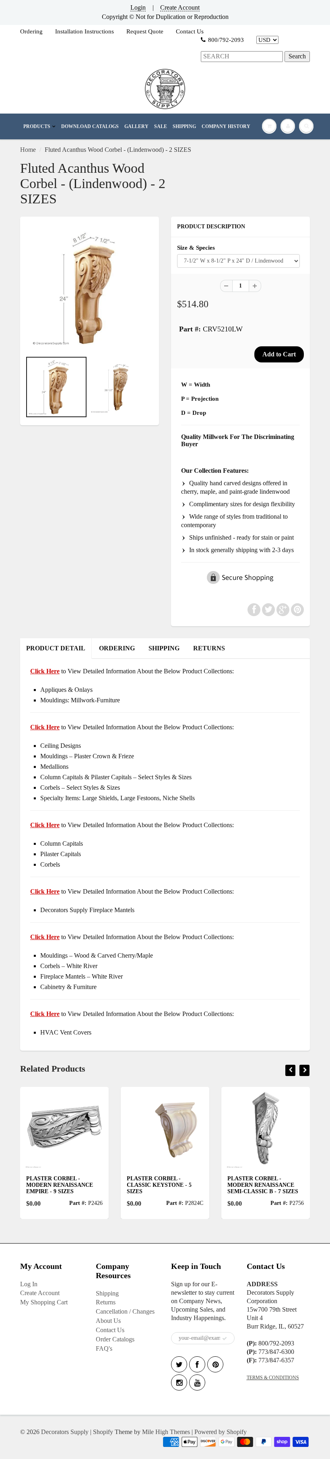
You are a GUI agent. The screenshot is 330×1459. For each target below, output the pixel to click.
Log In (28, 1284)
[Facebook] (197, 1364)
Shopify (103, 1431)
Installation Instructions (84, 31)
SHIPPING (184, 126)
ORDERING (117, 648)
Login (138, 7)
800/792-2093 (226, 40)
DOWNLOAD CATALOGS (90, 126)
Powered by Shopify (220, 1431)
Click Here (45, 727)
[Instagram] (179, 1382)
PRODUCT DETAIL (55, 648)
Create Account (180, 7)
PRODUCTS (36, 126)
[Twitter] (179, 1364)
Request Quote (144, 31)
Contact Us (190, 31)
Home (28, 149)
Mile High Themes (166, 1431)
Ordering (31, 31)
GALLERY (136, 126)
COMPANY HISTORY (226, 126)
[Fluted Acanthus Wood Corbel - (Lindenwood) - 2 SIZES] (89, 288)
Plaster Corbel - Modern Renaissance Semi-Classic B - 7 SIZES (229, 1184)
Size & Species (196, 247)
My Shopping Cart (44, 1302)
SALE (160, 126)
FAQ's (104, 1348)
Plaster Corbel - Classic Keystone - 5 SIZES (125, 1184)
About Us (108, 1320)
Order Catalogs (115, 1339)
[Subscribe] (224, 1338)
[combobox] (242, 56)
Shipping (107, 1293)
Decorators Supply (65, 1431)
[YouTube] (197, 1382)
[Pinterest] (215, 1364)
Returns (106, 1302)
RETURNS (209, 648)
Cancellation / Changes (125, 1311)
